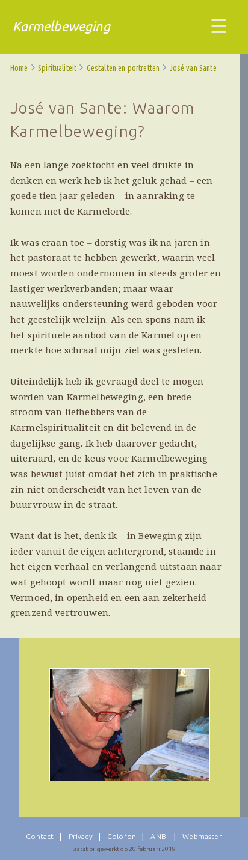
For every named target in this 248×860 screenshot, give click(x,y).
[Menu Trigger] (218, 25)
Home (19, 68)
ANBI (159, 836)
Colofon (121, 836)
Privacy (81, 836)
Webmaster (202, 836)
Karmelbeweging (61, 26)
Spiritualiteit (57, 68)
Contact (40, 836)
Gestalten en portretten (123, 68)
